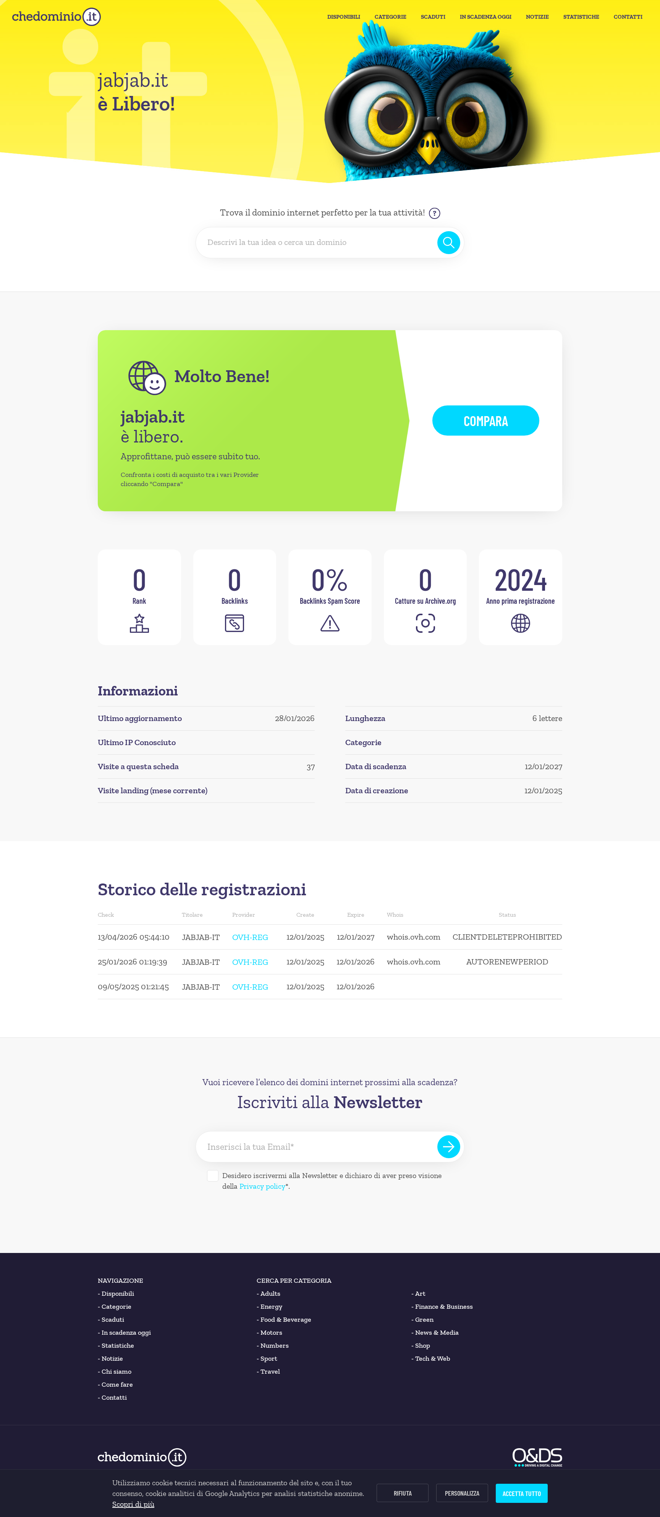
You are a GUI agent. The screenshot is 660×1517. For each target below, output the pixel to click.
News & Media (435, 1332)
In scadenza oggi (124, 1332)
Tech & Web (430, 1358)
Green (422, 1319)
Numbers (273, 1345)
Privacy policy (262, 1186)
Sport (267, 1358)
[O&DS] (537, 1457)
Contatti (628, 16)
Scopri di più (133, 1504)
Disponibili (343, 16)
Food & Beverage (284, 1319)
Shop (420, 1345)
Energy (269, 1306)
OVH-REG (250, 937)
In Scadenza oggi (485, 16)
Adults (268, 1293)
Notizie (537, 16)
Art (418, 1293)
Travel (268, 1371)
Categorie (390, 16)
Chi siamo (114, 1371)
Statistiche (581, 16)
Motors (269, 1332)
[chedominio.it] (56, 17)
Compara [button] (486, 420)
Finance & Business (442, 1306)
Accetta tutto (522, 1493)
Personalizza (462, 1493)
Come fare (115, 1384)
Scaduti (433, 16)
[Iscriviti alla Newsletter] (448, 1146)
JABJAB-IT (201, 937)
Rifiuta (403, 1493)
